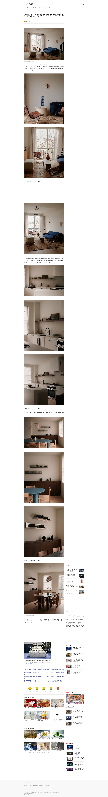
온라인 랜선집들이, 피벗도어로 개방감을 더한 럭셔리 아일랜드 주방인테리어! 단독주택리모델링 (44, 677)
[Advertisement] (43, 192)
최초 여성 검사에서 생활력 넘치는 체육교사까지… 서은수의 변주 (78, 723)
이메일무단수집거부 (47, 785)
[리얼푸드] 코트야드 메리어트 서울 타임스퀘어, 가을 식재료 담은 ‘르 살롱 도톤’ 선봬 (43, 751)
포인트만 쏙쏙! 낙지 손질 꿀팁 (56, 707)
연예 (36, 7)
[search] (83, 4)
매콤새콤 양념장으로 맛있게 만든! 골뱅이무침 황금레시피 (43, 708)
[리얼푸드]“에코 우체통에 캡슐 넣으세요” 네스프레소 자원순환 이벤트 (30, 708)
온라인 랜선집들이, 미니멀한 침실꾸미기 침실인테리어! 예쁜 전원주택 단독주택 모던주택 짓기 (44, 681)
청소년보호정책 (41, 785)
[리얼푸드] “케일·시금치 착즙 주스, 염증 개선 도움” (57, 739)
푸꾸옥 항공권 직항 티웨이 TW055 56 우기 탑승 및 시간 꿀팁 (78, 672)
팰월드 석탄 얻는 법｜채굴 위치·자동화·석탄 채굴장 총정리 (57, 720)
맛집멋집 (74, 712)
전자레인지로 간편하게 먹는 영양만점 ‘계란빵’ (43, 720)
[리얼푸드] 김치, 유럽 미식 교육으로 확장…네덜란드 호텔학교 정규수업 (30, 751)
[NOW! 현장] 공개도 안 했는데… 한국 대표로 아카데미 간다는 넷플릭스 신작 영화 (78, 717)
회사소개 (31, 785)
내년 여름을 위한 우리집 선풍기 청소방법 (30, 720)
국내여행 (67, 707)
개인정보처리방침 (35, 785)
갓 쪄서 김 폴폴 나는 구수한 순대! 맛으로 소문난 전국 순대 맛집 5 (78, 711)
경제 (39, 7)
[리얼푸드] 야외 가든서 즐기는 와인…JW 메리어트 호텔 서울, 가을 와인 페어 (30, 739)
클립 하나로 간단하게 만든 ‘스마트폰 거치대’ (57, 751)
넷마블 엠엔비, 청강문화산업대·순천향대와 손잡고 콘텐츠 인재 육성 (79, 759)
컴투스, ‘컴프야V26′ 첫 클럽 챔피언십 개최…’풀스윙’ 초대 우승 (79, 769)
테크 (47, 7)
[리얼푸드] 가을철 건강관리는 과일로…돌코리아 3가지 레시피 (43, 739)
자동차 (68, 571)
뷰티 (33, 7)
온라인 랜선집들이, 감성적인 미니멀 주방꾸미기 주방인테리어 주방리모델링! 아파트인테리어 (44, 680)
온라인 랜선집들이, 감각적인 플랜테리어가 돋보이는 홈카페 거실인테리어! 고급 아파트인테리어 (44, 670)
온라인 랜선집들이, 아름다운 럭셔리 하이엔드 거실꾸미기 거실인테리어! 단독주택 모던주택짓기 (44, 673)
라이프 (43, 7)
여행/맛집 (28, 7)
